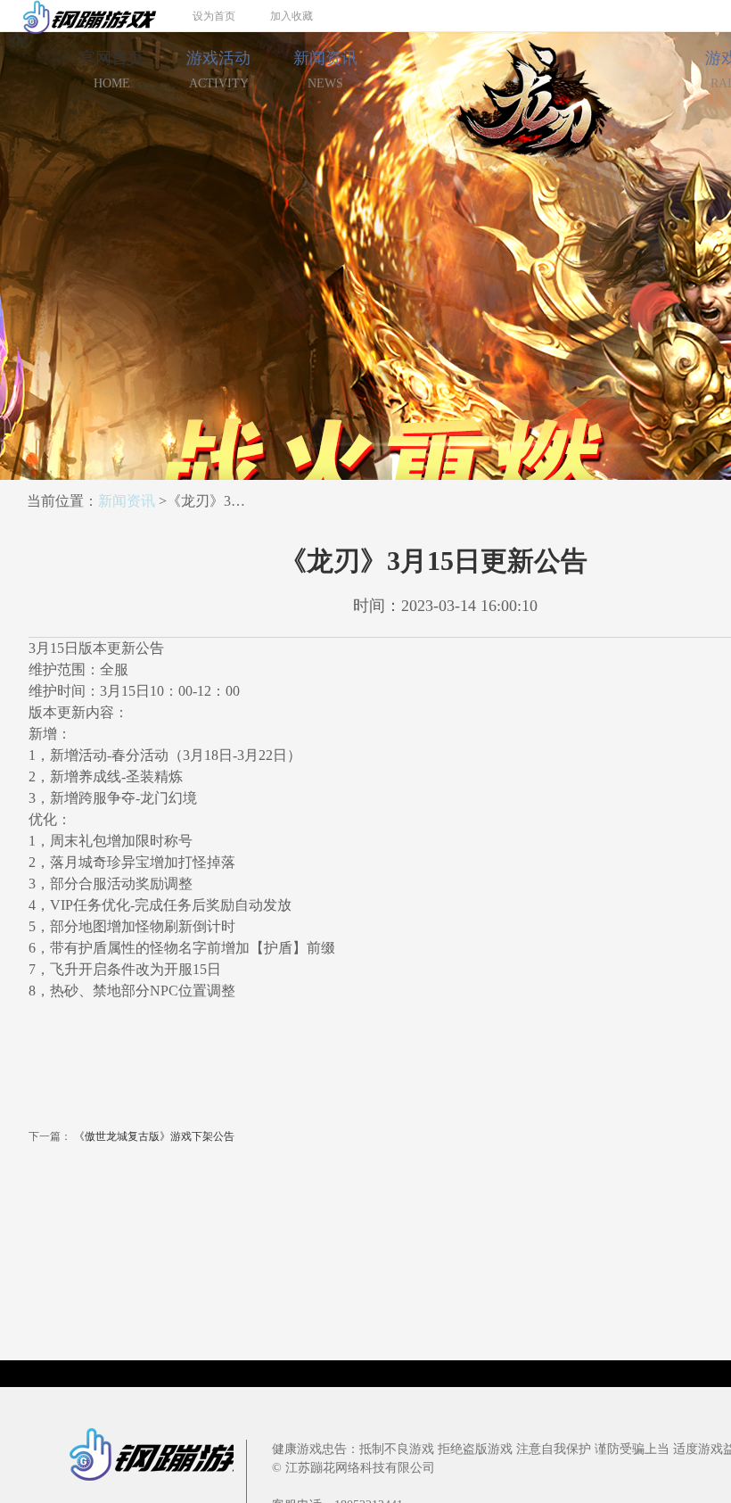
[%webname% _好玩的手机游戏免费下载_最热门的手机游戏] (79, 15)
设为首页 (214, 16)
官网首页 (111, 69)
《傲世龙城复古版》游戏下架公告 (154, 1136)
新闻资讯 (325, 69)
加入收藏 (291, 16)
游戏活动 (218, 69)
